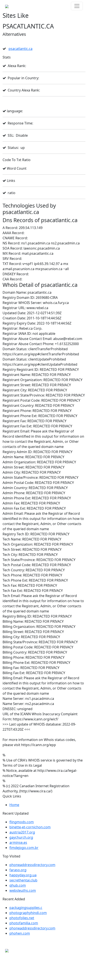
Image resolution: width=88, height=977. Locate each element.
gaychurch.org (21, 837)
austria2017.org (22, 832)
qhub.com (17, 885)
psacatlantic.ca (20, 48)
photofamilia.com (23, 923)
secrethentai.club (23, 880)
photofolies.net (21, 918)
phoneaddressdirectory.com (32, 864)
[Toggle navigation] (77, 6)
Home (14, 804)
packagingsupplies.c (25, 907)
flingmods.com (21, 822)
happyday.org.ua (23, 875)
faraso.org (17, 870)
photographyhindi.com (28, 912)
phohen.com (19, 933)
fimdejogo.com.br (23, 847)
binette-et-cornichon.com (30, 827)
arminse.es (18, 842)
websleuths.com (22, 890)
